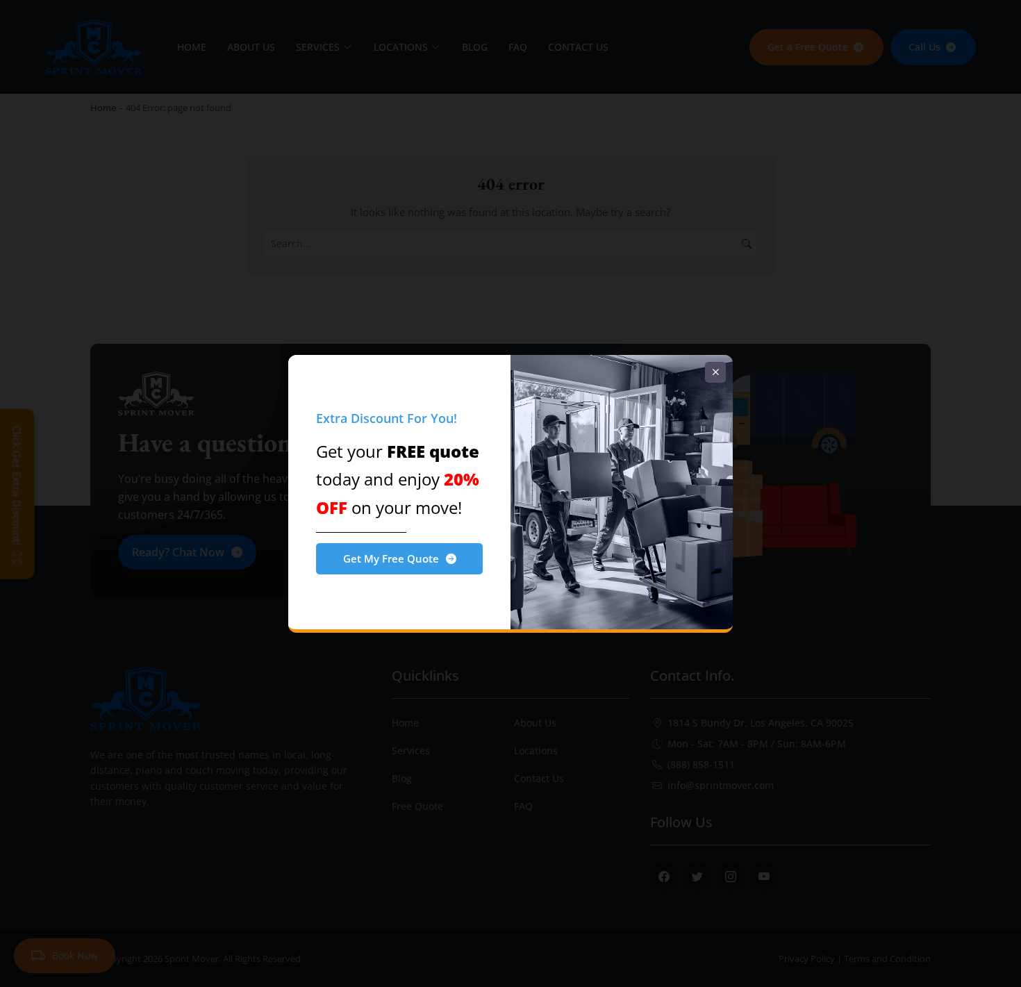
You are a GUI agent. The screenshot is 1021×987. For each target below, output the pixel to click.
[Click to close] (715, 372)
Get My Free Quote (391, 558)
